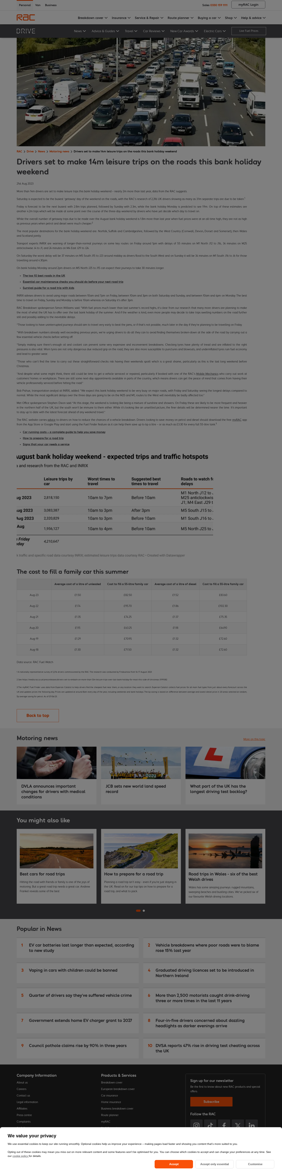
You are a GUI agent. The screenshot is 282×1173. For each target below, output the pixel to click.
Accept (174, 1164)
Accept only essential (214, 1164)
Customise (255, 1164)
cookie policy (20, 1155)
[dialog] (141, 1150)
